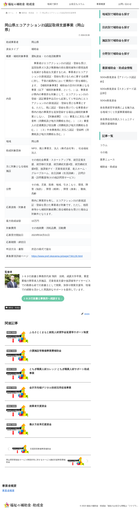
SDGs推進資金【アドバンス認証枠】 (118, 79)
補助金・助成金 (14, 308)
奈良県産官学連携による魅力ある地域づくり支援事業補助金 (117, 109)
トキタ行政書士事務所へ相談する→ (43, 298)
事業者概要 (8, 490)
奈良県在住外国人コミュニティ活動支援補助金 (117, 121)
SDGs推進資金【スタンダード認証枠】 (118, 91)
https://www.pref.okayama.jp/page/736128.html (57, 256)
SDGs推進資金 (108, 100)
